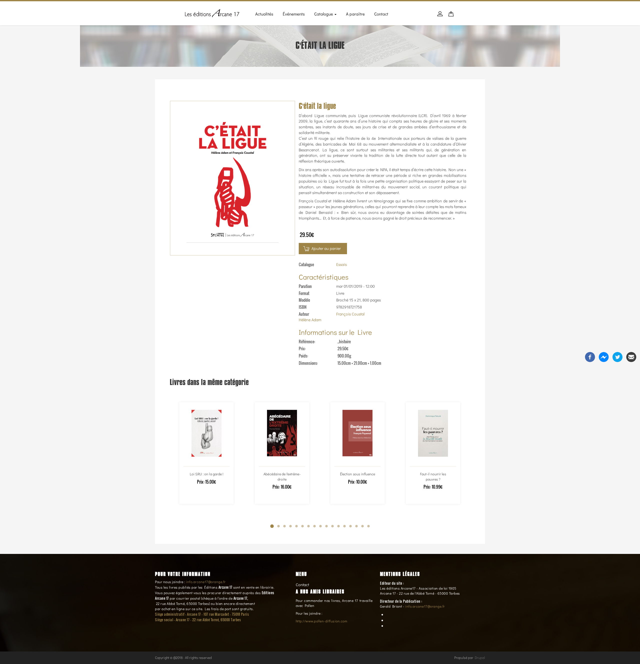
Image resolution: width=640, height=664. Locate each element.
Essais (341, 264)
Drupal (480, 657)
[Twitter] (617, 356)
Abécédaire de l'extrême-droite (282, 477)
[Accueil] (212, 12)
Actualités (264, 14)
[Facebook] (590, 356)
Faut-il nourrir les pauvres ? (433, 477)
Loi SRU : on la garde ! (206, 474)
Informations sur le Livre (335, 332)
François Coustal (350, 313)
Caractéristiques (323, 276)
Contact (381, 14)
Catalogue (324, 14)
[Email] (631, 356)
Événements (294, 14)
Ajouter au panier (326, 248)
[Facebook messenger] (604, 356)
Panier (451, 15)
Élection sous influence (357, 474)
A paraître (355, 14)
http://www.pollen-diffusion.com (322, 621)
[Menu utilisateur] (440, 16)
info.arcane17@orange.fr (206, 581)
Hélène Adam (310, 319)
